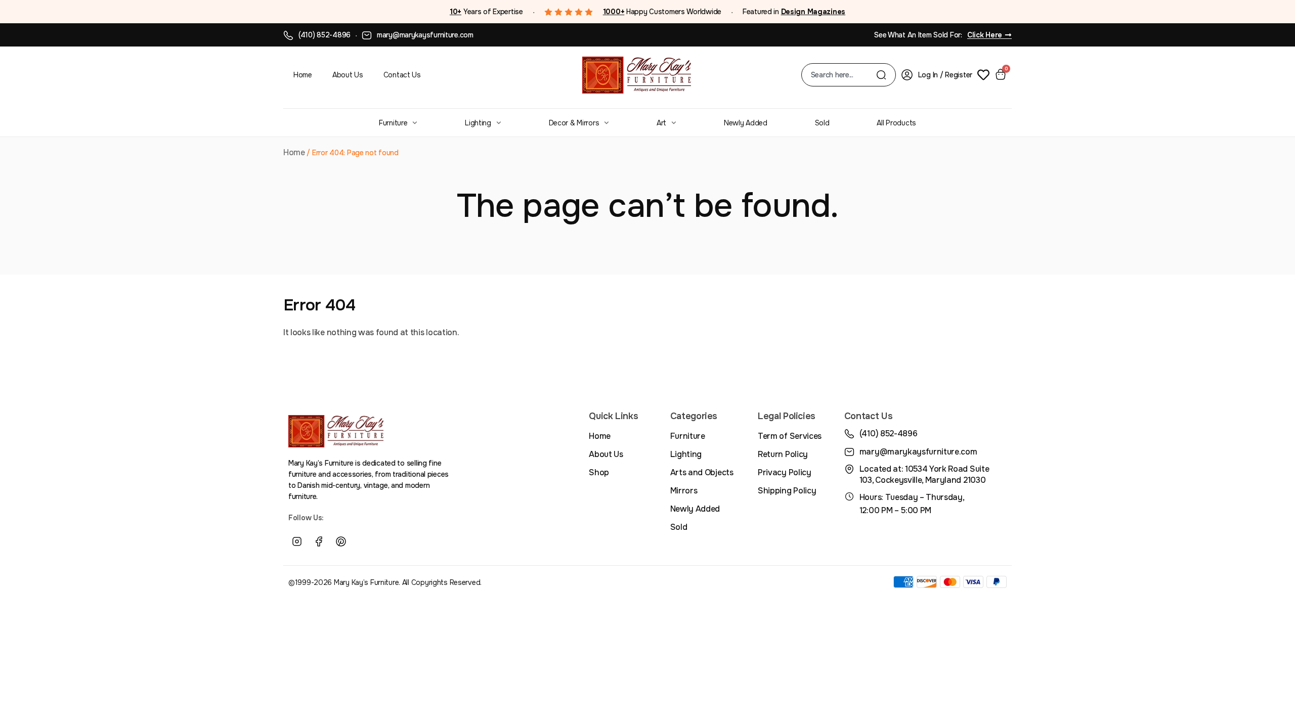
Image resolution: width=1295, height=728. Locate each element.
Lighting (478, 122)
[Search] (881, 75)
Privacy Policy (784, 472)
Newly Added (745, 122)
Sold (822, 122)
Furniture (393, 122)
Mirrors (684, 490)
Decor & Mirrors (574, 122)
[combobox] (843, 75)
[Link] (363, 542)
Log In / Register (945, 74)
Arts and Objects (701, 472)
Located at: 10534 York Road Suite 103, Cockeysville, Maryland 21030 (924, 474)
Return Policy (783, 454)
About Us (347, 74)
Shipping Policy (787, 490)
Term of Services (790, 436)
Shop (599, 472)
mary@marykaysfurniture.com (425, 34)
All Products (896, 122)
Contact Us (402, 74)
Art (661, 122)
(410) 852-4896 (324, 34)
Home (302, 74)
